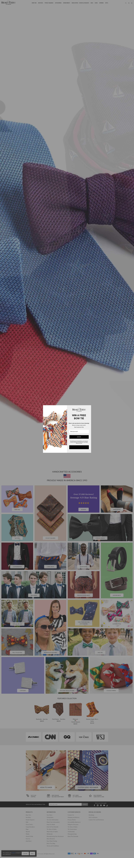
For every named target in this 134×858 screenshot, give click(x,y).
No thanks (79, 447)
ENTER (79, 437)
